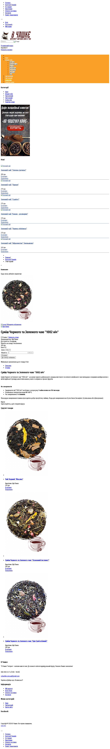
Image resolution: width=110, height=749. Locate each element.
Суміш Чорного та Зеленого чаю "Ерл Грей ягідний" (26, 641)
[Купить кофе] (15, 156)
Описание (8, 366)
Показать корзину (6, 50)
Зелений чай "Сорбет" (10, 199)
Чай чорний (8, 98)
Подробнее (4, 178)
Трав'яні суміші (10, 102)
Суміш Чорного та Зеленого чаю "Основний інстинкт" (27, 560)
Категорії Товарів (10, 259)
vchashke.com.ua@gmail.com (10, 676)
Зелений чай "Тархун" (10, 185)
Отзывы (7, 368)
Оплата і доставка (10, 693)
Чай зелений (9, 96)
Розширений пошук (7, 46)
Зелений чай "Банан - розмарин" (14, 214)
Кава (6, 92)
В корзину (4, 176)
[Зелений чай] (5, 166)
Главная (7, 257)
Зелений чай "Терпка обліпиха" (14, 228)
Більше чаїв (9, 94)
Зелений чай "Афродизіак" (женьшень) (17, 243)
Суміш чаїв (8, 100)
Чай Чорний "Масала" (14, 479)
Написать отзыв (13, 337)
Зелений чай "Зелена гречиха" (13, 170)
